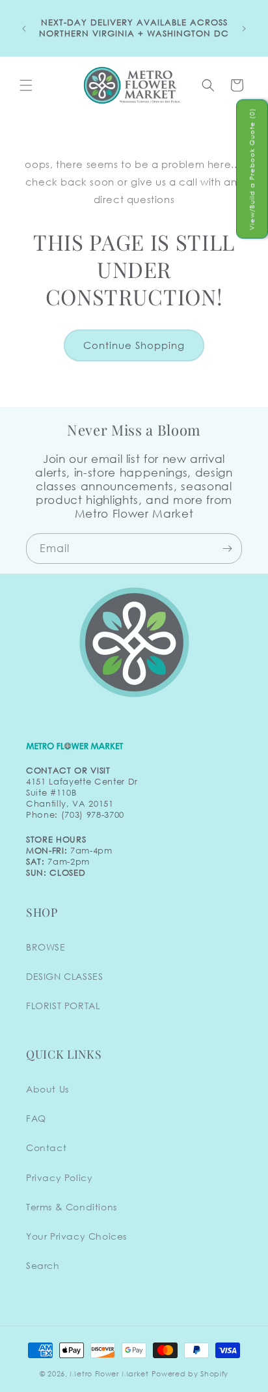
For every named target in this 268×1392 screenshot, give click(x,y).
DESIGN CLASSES (64, 976)
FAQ (36, 1118)
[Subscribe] (227, 548)
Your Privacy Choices (76, 1236)
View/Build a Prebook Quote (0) (252, 169)
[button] (26, 85)
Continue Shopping (134, 345)
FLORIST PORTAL (63, 1005)
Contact (46, 1147)
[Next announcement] (244, 28)
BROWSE (46, 947)
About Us (47, 1089)
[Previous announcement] (24, 28)
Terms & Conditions (71, 1207)
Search (43, 1265)
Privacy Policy (59, 1177)
